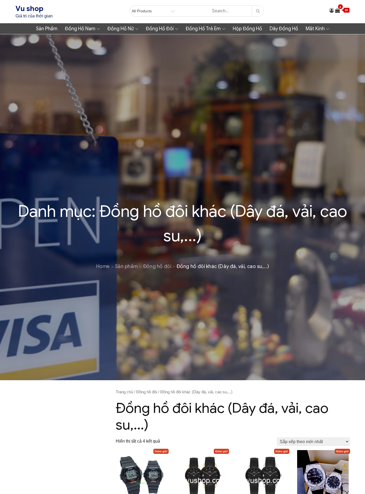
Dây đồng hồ (284, 29)
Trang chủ (124, 392)
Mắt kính (315, 29)
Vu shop (29, 8)
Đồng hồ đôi (160, 29)
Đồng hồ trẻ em (203, 29)
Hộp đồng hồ (247, 29)
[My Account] (331, 10)
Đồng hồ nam (80, 29)
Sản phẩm (46, 29)
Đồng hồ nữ (120, 29)
